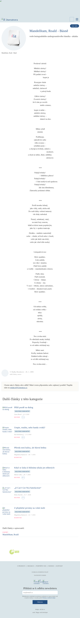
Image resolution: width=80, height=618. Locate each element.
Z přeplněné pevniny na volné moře (29, 508)
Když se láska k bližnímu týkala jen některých (34, 467)
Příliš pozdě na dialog (23, 407)
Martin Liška (18, 474)
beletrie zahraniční (22, 411)
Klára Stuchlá (18, 495)
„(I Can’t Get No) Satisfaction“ (27, 488)
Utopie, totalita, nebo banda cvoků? (29, 427)
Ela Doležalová (19, 434)
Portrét (5, 532)
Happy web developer (42, 612)
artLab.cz (42, 609)
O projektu (21, 566)
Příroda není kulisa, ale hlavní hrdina (30, 447)
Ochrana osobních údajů (40, 572)
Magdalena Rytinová (20, 454)
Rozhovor (18, 457)
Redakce (31, 566)
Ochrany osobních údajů (48, 598)
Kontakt (59, 566)
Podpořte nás (41, 566)
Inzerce (51, 566)
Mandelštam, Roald (11, 534)
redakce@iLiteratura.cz (18, 388)
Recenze (17, 417)
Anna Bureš (17, 414)
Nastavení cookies (40, 575)
